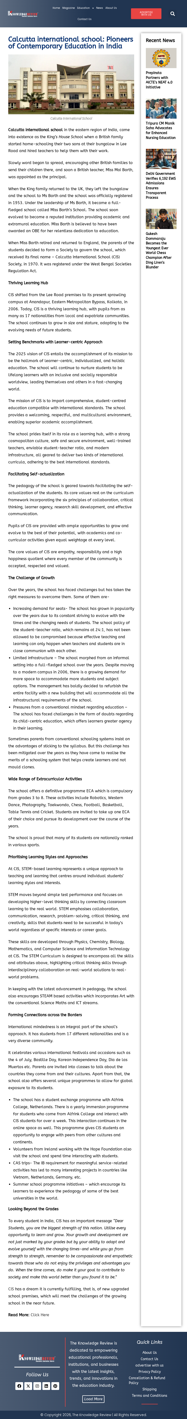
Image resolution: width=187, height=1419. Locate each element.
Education (83, 8)
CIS (11, 1289)
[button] (172, 14)
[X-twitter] (28, 1386)
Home (56, 8)
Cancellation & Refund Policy (147, 1380)
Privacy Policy (150, 1372)
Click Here (40, 1315)
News (99, 8)
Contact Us (85, 19)
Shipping (149, 1389)
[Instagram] (37, 1386)
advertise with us (149, 1365)
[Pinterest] (55, 1386)
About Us (111, 8)
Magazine (68, 8)
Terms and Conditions (149, 1396)
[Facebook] (19, 1386)
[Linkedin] (46, 1386)
